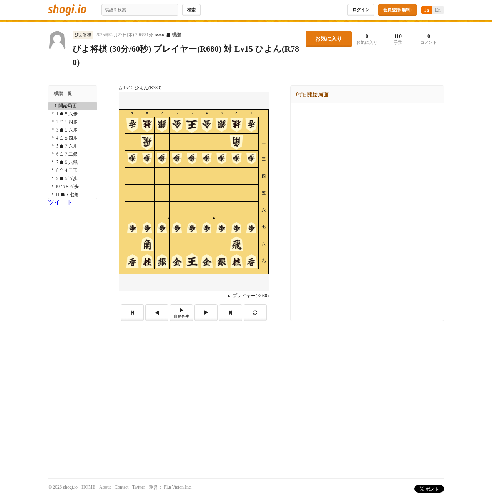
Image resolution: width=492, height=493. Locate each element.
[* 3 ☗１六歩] (72, 130)
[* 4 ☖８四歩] (72, 138)
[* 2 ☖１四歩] (72, 122)
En (438, 10)
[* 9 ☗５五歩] (72, 179)
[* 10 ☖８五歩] (72, 187)
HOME (88, 487)
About (105, 487)
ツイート (60, 202)
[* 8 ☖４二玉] (72, 171)
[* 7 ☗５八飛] (72, 162)
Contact (121, 487)
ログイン (360, 9)
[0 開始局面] (72, 106)
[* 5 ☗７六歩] (72, 146)
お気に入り (328, 39)
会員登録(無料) (397, 9)
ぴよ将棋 (83, 34)
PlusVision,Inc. (178, 487)
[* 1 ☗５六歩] (72, 114)
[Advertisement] (246, 379)
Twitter (138, 487)
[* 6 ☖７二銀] (72, 154)
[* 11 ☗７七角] (72, 195)
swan (159, 35)
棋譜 (176, 34)
